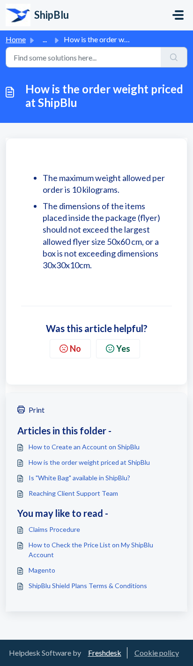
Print (37, 409)
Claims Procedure (54, 529)
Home (16, 39)
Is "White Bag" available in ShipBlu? (79, 478)
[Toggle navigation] (178, 15)
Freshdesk (104, 652)
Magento (42, 570)
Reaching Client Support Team (73, 493)
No (75, 348)
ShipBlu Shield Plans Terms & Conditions (88, 586)
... (45, 39)
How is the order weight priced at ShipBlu (89, 462)
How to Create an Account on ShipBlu (84, 447)
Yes (123, 348)
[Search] (174, 57)
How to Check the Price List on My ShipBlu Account (91, 550)
